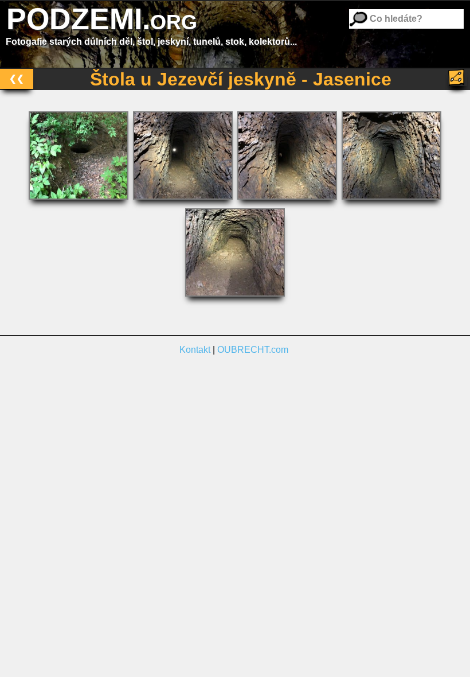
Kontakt (194, 350)
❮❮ (16, 78)
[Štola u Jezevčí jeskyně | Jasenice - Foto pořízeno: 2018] (80, 202)
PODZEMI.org (101, 19)
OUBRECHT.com (252, 350)
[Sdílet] (457, 77)
